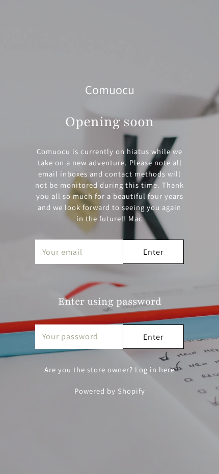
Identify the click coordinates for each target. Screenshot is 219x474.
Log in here (155, 369)
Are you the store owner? (109, 369)
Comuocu (109, 89)
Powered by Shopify (109, 391)
